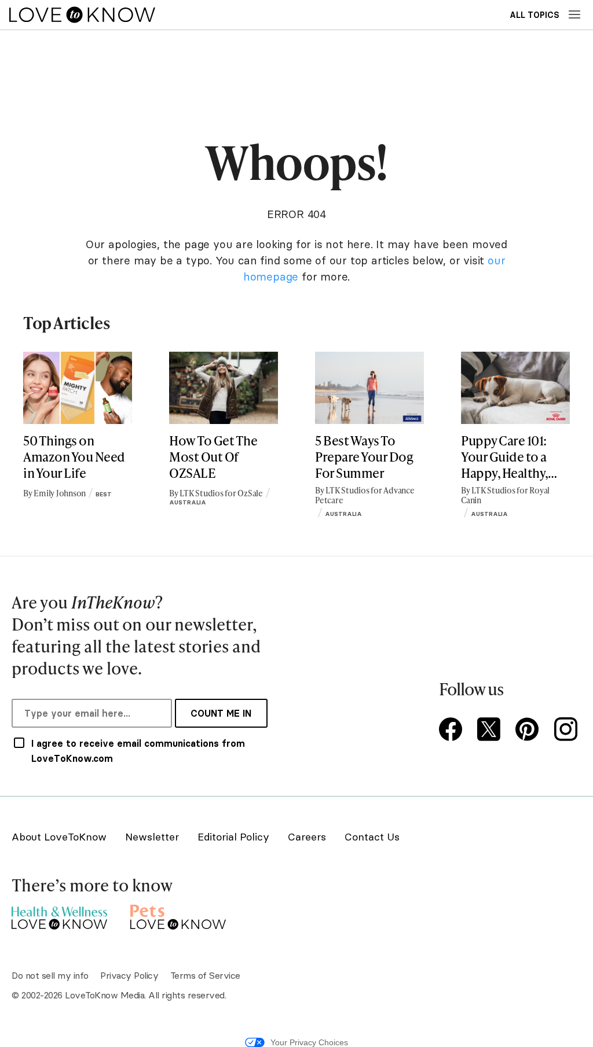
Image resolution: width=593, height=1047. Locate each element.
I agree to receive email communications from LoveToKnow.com (138, 751)
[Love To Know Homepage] (82, 15)
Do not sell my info (50, 975)
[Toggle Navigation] (574, 14)
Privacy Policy (129, 975)
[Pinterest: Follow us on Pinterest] (529, 730)
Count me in (221, 713)
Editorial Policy (233, 836)
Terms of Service (205, 975)
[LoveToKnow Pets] (178, 915)
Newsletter (152, 836)
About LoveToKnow (59, 836)
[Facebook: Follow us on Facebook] (453, 730)
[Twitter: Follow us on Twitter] (491, 730)
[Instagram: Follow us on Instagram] (567, 730)
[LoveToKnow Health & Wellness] (59, 915)
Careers (307, 836)
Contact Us (372, 836)
